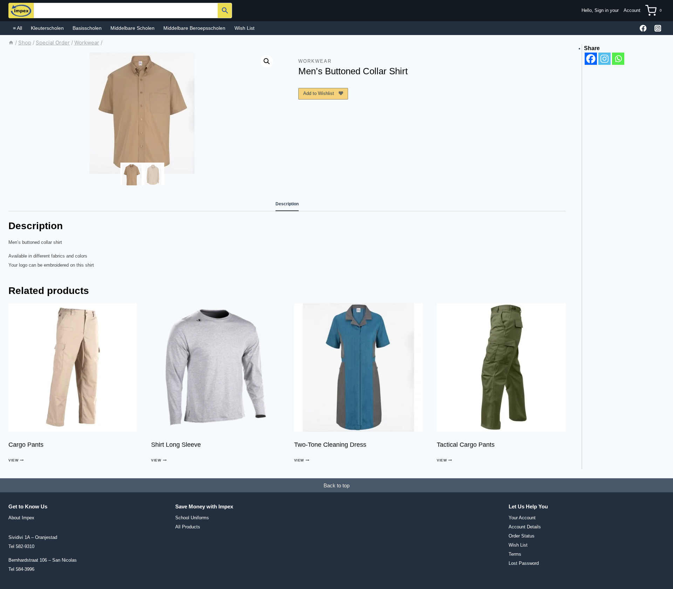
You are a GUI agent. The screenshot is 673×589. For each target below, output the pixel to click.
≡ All (17, 28)
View (13, 460)
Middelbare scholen (132, 28)
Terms (515, 554)
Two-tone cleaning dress (330, 444)
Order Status (522, 536)
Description (287, 203)
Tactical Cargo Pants (466, 444)
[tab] (287, 204)
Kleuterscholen (47, 28)
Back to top (336, 485)
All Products (187, 526)
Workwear (315, 61)
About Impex (21, 517)
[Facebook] (643, 28)
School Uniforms (192, 517)
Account (632, 10)
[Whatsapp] (618, 59)
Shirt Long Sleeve (176, 444)
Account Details (525, 526)
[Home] (11, 42)
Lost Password (524, 563)
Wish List (244, 28)
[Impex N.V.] (21, 10)
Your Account (522, 517)
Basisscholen (87, 28)
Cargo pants (25, 444)
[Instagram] (658, 28)
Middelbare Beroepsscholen (194, 28)
